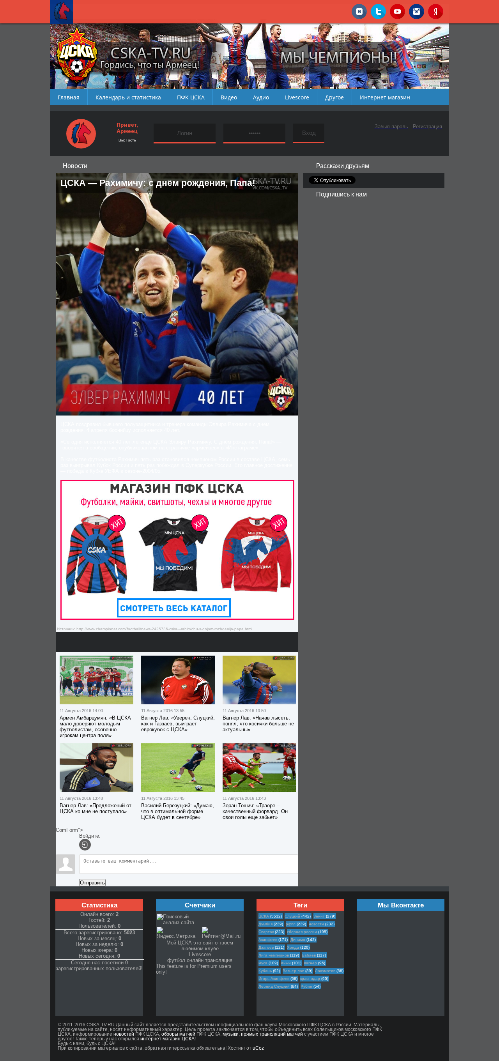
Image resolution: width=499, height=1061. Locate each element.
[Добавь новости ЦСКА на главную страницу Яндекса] (435, 10)
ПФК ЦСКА (191, 97)
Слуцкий (292, 916)
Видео (229, 97)
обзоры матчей (178, 1034)
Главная (69, 97)
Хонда (293, 947)
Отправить (92, 883)
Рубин (306, 986)
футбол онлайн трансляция (199, 960)
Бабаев (309, 955)
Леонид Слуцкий (274, 986)
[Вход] (85, 845)
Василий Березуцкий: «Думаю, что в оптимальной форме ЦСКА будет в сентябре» (177, 811)
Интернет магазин (385, 97)
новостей (123, 1034)
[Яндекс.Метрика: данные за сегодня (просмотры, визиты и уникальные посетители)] (179, 933)
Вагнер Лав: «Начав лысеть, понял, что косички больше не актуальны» (258, 723)
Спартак (266, 932)
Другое (334, 97)
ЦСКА (263, 916)
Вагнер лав (293, 971)
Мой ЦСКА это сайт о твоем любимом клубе (199, 945)
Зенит (319, 916)
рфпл (291, 924)
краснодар (310, 978)
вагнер (310, 963)
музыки (231, 1034)
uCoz (258, 1048)
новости (316, 924)
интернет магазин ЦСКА (167, 1039)
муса (262, 963)
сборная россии (302, 932)
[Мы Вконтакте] (359, 10)
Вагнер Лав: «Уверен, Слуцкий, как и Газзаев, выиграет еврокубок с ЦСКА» (178, 723)
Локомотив (325, 971)
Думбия (265, 924)
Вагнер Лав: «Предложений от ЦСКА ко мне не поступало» (95, 808)
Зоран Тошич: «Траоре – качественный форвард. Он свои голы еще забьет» (255, 811)
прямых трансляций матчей (272, 1034)
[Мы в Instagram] (416, 10)
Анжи (286, 963)
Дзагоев (266, 947)
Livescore (297, 97)
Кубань (265, 971)
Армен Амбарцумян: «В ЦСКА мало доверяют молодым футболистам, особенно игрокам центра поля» (95, 726)
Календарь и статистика (128, 97)
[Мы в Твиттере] (378, 10)
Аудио (261, 97)
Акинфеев (267, 939)
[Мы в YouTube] (397, 10)
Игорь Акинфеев (273, 978)
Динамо (297, 939)
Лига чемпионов (273, 955)
